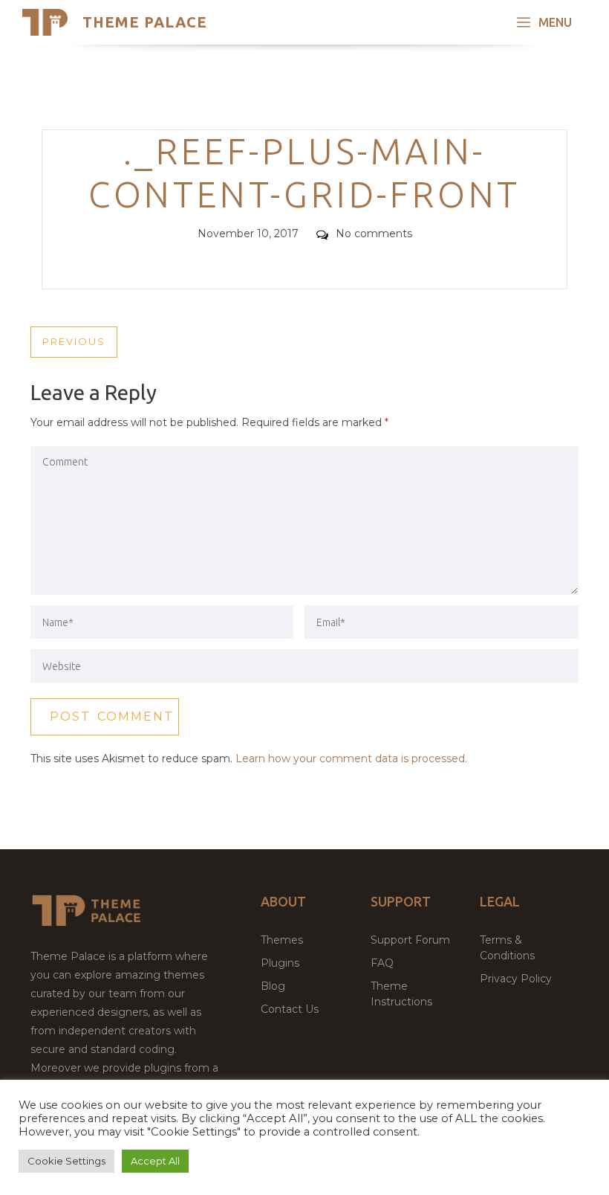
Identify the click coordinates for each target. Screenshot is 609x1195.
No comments (374, 233)
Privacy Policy (516, 978)
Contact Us (290, 1009)
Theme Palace (144, 21)
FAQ (382, 963)
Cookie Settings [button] (66, 1161)
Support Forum (410, 940)
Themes (282, 940)
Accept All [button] (155, 1161)
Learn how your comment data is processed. (351, 758)
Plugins (280, 963)
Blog (273, 986)
